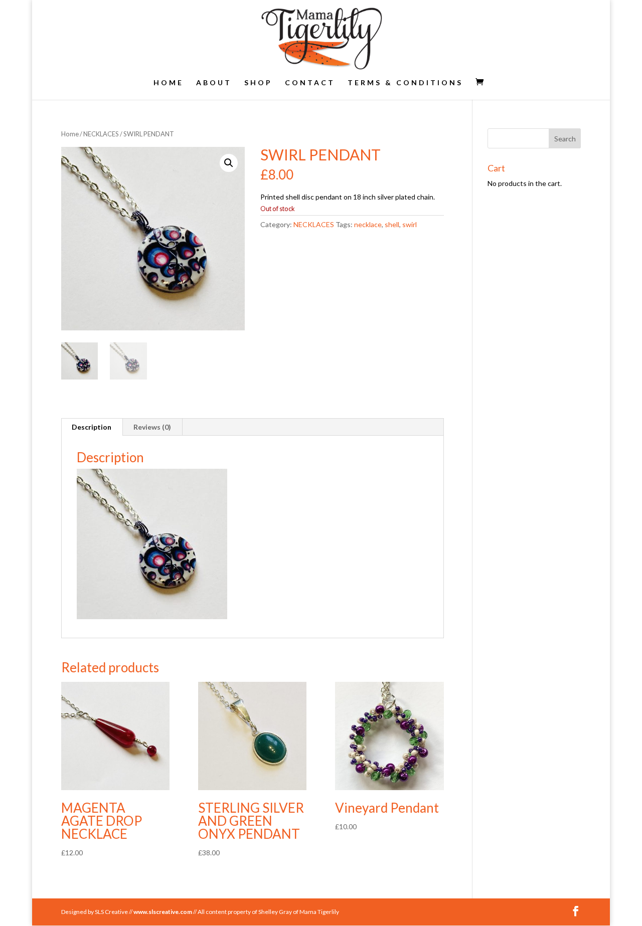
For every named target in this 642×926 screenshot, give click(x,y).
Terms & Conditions (405, 83)
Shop (258, 83)
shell (392, 224)
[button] (229, 163)
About (214, 83)
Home (168, 83)
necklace (368, 224)
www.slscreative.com (162, 911)
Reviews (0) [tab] (152, 427)
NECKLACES (101, 134)
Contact (310, 83)
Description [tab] (91, 427)
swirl (409, 224)
